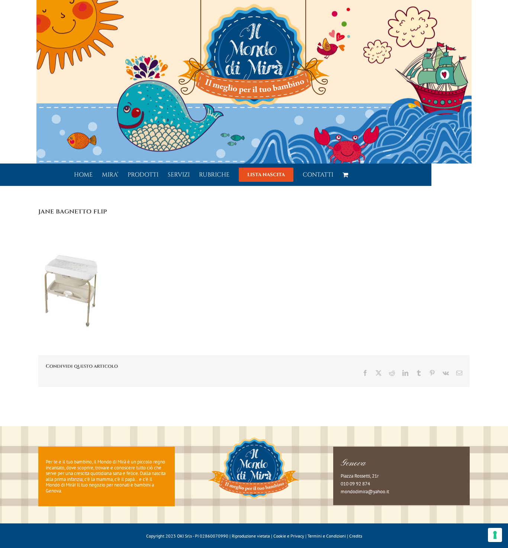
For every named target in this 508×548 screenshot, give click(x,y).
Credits (355, 536)
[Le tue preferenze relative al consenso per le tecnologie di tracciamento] (495, 535)
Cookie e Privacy (288, 536)
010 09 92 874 (355, 484)
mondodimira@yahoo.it (365, 491)
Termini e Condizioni (327, 536)
